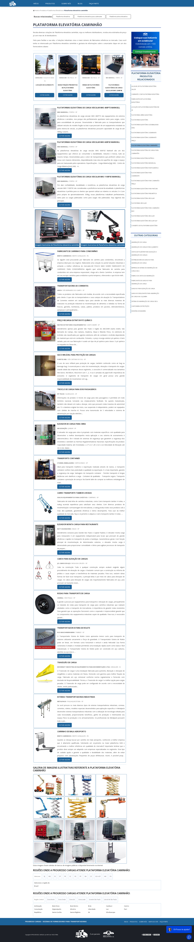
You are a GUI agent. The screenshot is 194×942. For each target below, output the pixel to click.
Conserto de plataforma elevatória (144, 226)
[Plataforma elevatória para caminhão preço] (111, 852)
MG (50, 876)
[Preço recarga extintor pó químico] (45, 340)
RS (75, 876)
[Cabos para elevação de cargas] (45, 578)
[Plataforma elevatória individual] (48, 785)
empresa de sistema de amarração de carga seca (144, 269)
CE (91, 876)
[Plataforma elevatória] (80, 830)
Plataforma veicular (139, 203)
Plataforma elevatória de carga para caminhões (145, 151)
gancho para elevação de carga (143, 289)
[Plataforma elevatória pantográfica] (80, 808)
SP (60, 876)
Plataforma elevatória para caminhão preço (145, 182)
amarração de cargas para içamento (144, 247)
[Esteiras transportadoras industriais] (45, 716)
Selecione (37, 876)
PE (80, 876)
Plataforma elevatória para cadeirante (90, 17)
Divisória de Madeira (138, 311)
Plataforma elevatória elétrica (142, 158)
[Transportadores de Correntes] (45, 305)
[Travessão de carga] (45, 682)
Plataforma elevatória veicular (142, 198)
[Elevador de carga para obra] (45, 443)
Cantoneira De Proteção (140, 306)
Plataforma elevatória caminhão (144, 145)
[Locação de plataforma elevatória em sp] (111, 830)
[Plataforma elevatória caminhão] (57, 226)
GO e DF (98, 876)
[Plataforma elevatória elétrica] (48, 852)
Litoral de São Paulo (110, 899)
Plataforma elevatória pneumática (144, 193)
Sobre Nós (143, 922)
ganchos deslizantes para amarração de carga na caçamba (145, 294)
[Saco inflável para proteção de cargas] (45, 374)
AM (105, 876)
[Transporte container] (45, 478)
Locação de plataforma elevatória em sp (145, 108)
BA (86, 876)
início (36, 3)
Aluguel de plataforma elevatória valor (143, 87)
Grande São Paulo (94, 899)
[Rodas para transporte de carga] (45, 613)
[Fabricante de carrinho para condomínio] (45, 271)
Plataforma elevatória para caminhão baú (145, 209)
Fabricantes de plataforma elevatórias (141, 100)
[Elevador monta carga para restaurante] (45, 544)
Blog (80, 3)
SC (70, 876)
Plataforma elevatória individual (143, 163)
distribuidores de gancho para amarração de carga (142, 261)
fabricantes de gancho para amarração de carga (141, 282)
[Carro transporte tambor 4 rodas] (45, 512)
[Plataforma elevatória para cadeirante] (111, 785)
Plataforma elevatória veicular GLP (144, 221)
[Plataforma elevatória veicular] (48, 830)
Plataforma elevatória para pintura (144, 189)
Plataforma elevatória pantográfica (145, 168)
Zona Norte (51, 899)
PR (65, 876)
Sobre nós (66, 3)
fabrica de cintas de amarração (142, 276)
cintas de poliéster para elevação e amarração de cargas (144, 253)
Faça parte (94, 3)
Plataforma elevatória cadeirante (143, 133)
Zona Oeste (62, 899)
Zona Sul (72, 899)
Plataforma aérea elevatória (118, 17)
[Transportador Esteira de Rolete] (45, 647)
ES (55, 876)
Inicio (126, 922)
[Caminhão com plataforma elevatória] (80, 852)
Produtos (50, 3)
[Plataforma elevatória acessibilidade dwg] (80, 785)
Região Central (39, 899)
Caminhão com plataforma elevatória (145, 94)
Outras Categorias (146, 235)
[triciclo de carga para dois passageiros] (45, 409)
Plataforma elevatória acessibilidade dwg (144, 126)
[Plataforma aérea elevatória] (48, 808)
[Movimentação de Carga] (12, 6)
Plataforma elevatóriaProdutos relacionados (145, 76)
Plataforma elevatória (63, 17)
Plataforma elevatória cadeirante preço (143, 139)
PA (110, 876)
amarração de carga (139, 242)
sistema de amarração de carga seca (144, 301)
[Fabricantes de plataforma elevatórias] (111, 808)
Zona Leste (81, 899)
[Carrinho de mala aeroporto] (45, 751)
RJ (44, 876)
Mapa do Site (153, 922)
